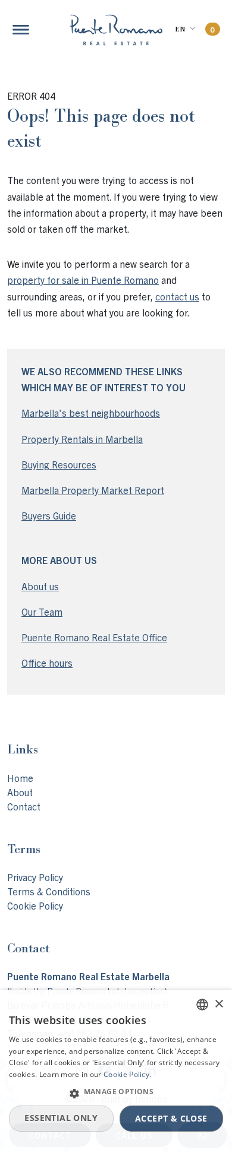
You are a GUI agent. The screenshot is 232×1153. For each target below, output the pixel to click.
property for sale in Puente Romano (83, 280)
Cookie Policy (35, 905)
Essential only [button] (61, 1117)
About (20, 792)
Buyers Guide (48, 515)
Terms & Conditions (48, 891)
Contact (23, 806)
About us (40, 586)
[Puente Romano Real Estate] (116, 30)
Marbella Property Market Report (92, 490)
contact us (177, 296)
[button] (116, 1093)
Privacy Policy (35, 877)
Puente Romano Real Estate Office (94, 637)
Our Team (41, 611)
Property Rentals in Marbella (82, 439)
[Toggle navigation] (21, 29)
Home (20, 778)
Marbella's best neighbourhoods (90, 413)
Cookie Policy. (127, 1074)
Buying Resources (58, 464)
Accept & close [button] (171, 1118)
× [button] (218, 1004)
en (180, 29)
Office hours (47, 663)
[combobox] (202, 1005)
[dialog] (116, 1071)
